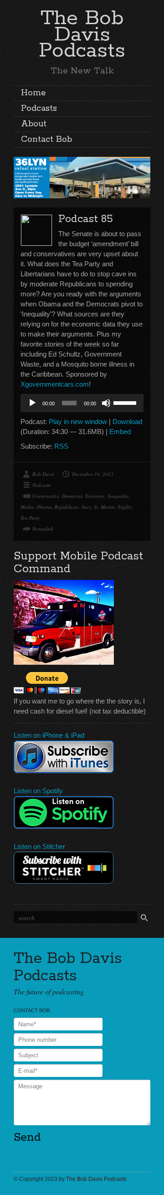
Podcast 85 (85, 219)
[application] (82, 403)
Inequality (118, 495)
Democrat (72, 495)
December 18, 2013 (92, 474)
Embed (120, 431)
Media (27, 506)
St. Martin (104, 506)
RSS (61, 446)
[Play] (32, 403)
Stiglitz (125, 506)
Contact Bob (46, 139)
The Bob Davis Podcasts (82, 34)
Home (33, 93)
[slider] (126, 402)
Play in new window (78, 421)
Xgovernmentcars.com (54, 384)
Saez (86, 506)
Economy (95, 495)
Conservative (45, 495)
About (33, 124)
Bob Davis (43, 474)
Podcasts (39, 108)
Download (127, 421)
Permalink (42, 528)
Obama (44, 506)
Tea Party (30, 517)
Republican (67, 506)
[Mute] (106, 403)
